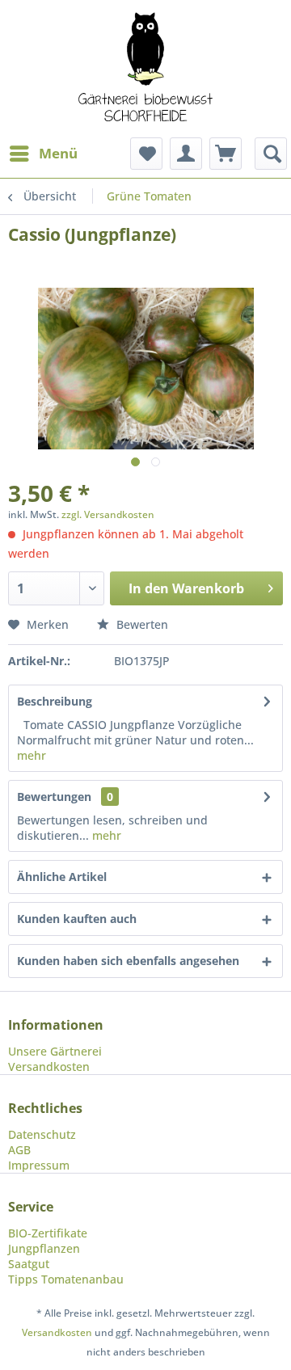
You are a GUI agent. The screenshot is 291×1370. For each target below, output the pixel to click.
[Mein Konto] (186, 153)
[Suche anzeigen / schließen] (271, 153)
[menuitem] (43, 153)
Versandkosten (49, 1066)
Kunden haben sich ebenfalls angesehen (128, 960)
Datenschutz (42, 1134)
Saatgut (28, 1263)
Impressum (39, 1165)
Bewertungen (54, 796)
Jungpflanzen (44, 1248)
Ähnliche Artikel (62, 876)
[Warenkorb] (225, 153)
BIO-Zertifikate (47, 1233)
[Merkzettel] (146, 153)
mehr (31, 755)
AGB (19, 1149)
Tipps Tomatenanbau (66, 1279)
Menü (58, 153)
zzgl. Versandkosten (107, 514)
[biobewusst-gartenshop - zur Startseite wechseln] (145, 68)
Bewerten (140, 624)
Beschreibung (54, 701)
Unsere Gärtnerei (55, 1051)
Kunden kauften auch (77, 918)
